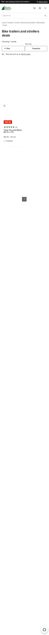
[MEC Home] (6, 8)
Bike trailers (41, 22)
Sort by (28, 44)
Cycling (17, 22)
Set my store (25, 54)
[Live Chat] (44, 629)
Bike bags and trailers (28, 22)
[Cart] (34, 8)
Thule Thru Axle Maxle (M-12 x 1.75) (13, 131)
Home (4, 22)
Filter (8, 48)
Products (10, 22)
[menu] (45, 8)
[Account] (40, 8)
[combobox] (24, 15)
